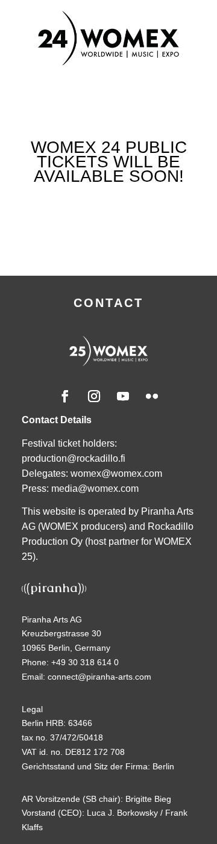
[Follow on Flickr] (152, 396)
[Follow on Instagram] (94, 396)
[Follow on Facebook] (65, 396)
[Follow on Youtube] (123, 396)
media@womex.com (95, 488)
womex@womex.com (116, 473)
